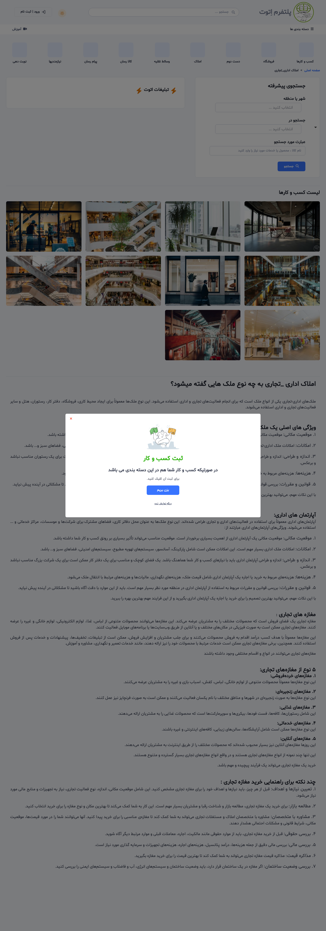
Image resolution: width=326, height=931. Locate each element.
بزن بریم (163, 490)
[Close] (71, 419)
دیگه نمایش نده (163, 504)
